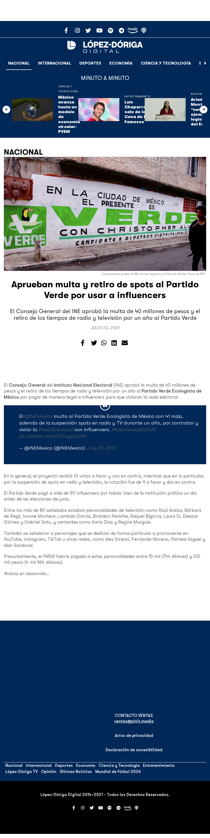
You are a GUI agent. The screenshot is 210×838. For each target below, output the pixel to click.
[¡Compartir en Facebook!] (83, 343)
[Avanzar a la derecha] (205, 63)
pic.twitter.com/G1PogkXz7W (53, 436)
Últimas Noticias (76, 771)
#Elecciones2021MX (134, 429)
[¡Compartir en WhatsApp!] (104, 343)
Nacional (19, 63)
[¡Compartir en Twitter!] (94, 343)
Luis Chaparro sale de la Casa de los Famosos (137, 112)
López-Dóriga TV (21, 771)
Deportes (90, 63)
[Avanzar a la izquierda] (6, 109)
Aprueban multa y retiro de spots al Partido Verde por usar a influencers (105, 289)
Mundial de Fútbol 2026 (118, 771)
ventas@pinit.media (134, 721)
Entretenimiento (137, 96)
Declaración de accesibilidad (134, 750)
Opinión (48, 771)
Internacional (54, 63)
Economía (121, 63)
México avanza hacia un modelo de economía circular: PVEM (69, 114)
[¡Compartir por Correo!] (125, 343)
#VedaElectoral (55, 429)
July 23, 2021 (101, 448)
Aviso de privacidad (134, 735)
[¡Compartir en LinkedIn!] (114, 343)
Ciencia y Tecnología (166, 63)
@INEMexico (38, 416)
